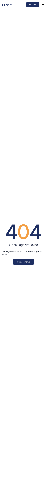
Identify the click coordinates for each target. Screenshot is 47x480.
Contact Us (32, 4)
